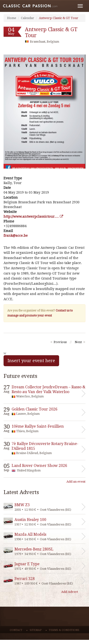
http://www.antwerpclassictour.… (32, 216)
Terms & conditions (64, 630)
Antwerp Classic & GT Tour (58, 18)
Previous (60, 342)
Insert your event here (31, 360)
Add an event (75, 481)
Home (11, 18)
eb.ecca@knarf (16, 235)
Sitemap (36, 630)
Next (78, 342)
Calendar (27, 18)
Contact (16, 630)
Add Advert (69, 592)
